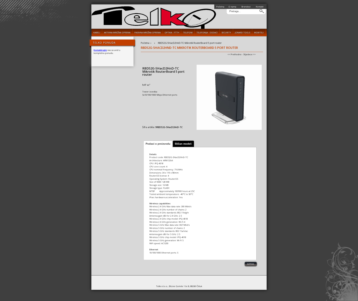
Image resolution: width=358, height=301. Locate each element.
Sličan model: (183, 143)
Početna (220, 6)
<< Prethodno (234, 54)
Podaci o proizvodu (158, 143)
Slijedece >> (249, 54)
